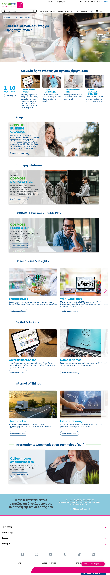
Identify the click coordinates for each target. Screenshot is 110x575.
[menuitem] (22, 554)
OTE (19, 563)
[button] (91, 11)
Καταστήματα (84, 1)
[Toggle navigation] (100, 11)
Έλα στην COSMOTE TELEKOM (51, 11)
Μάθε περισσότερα (20, 153)
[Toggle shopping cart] (98, 11)
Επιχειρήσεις (61, 1)
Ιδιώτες (50, 1)
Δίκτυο (93, 1)
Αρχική (7, 17)
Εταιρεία (100, 1)
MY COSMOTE (83, 11)
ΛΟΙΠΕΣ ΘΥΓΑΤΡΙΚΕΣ (49, 563)
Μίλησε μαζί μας (80, 509)
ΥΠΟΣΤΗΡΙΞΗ (70, 11)
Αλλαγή (10, 95)
